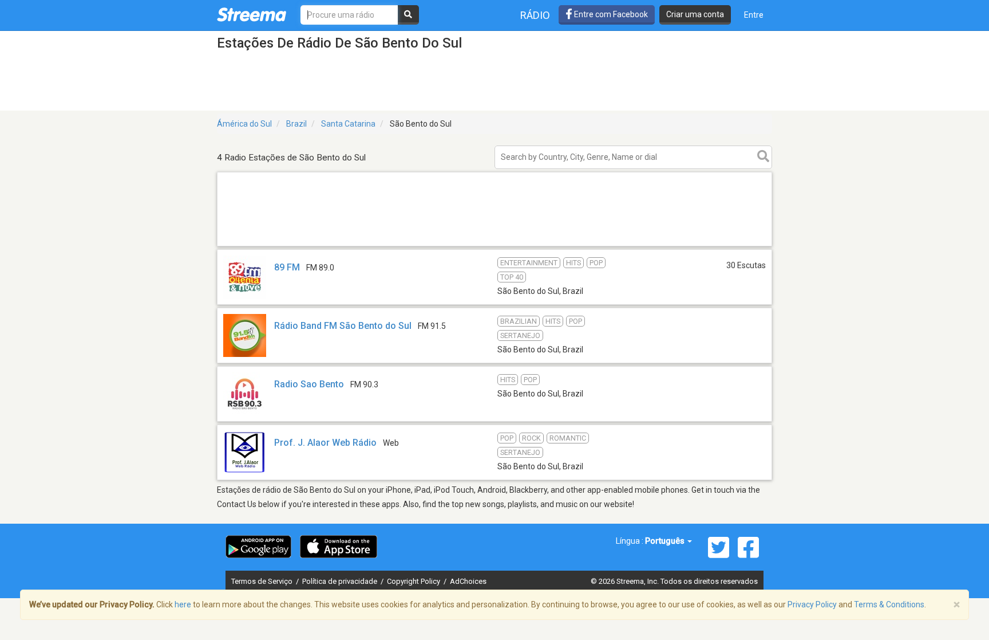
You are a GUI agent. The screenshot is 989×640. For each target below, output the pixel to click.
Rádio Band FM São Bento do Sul (343, 325)
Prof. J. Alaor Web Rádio (325, 442)
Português (665, 540)
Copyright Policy (414, 581)
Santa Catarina (348, 123)
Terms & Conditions (889, 604)
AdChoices (468, 581)
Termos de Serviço (262, 581)
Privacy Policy (812, 604)
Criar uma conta (695, 14)
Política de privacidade (340, 581)
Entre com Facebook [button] (610, 14)
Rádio (535, 15)
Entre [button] (753, 14)
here (183, 604)
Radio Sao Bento (309, 384)
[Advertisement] (494, 245)
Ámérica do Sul (244, 123)
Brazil (296, 123)
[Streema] (251, 14)
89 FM (287, 267)
